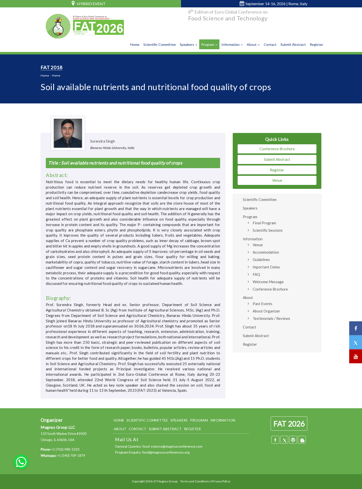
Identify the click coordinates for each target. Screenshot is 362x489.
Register (316, 44)
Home (134, 44)
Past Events (262, 303)
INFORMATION (222, 420)
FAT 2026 (289, 423)
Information (230, 44)
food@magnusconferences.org (166, 452)
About (252, 44)
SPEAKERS (179, 420)
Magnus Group (167, 481)
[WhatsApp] (21, 461)
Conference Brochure (277, 149)
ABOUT (120, 429)
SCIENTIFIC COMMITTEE (147, 420)
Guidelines (261, 259)
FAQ (256, 274)
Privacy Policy (221, 481)
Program (207, 44)
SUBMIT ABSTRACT (165, 429)
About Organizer (266, 311)
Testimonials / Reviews (271, 318)
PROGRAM (199, 420)
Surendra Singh (102, 141)
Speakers (187, 44)
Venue (277, 180)
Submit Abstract (293, 44)
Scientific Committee (159, 44)
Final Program (264, 223)
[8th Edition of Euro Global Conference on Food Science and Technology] (84, 24)
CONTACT (137, 429)
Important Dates (266, 267)
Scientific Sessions (268, 230)
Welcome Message (268, 281)
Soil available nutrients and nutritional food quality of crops (121, 162)
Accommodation (266, 252)
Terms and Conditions (195, 481)
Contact (270, 44)
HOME (119, 420)
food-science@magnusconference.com (172, 446)
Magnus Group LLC (58, 427)
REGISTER (192, 429)
